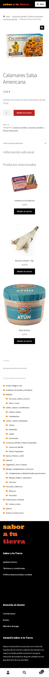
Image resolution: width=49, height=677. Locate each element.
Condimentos (14, 416)
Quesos (9, 508)
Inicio (8, 16)
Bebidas (9, 394)
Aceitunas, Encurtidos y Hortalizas (19, 390)
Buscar (24, 672)
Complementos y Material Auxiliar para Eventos (27, 473)
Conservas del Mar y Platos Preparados (27, 16)
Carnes (11, 425)
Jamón (11, 434)
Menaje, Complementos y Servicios (19, 469)
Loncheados (13, 438)
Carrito (38, 670)
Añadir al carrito (24, 112)
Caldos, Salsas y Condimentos (17, 407)
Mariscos (12, 491)
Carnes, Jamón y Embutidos (17, 421)
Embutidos (13, 429)
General (9, 460)
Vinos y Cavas (14, 403)
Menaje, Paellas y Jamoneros (20, 478)
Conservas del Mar (10, 19)
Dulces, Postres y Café (15, 456)
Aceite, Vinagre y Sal (14, 385)
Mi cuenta (8, 672)
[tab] (24, 143)
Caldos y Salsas (15, 412)
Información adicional (13, 143)
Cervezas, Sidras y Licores (19, 399)
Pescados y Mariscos (14, 486)
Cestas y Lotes (15, 504)
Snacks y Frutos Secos (15, 513)
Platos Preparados (16, 451)
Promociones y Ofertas (15, 500)
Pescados (13, 495)
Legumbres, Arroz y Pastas (16, 464)
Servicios (12, 482)
